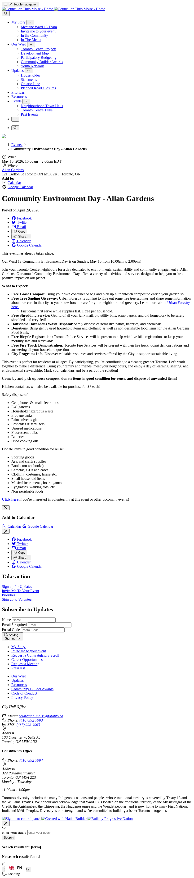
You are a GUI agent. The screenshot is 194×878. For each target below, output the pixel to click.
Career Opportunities (27, 660)
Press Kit (18, 668)
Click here (10, 499)
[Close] (6, 507)
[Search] (6, 13)
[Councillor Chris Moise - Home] (53, 9)
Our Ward (18, 676)
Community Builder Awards (32, 689)
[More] (30, 22)
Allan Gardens (13, 170)
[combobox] (15, 867)
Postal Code (11, 630)
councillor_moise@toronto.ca (41, 716)
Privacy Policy (22, 697)
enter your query (14, 832)
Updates (17, 680)
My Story (18, 647)
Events (16, 145)
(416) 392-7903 (31, 720)
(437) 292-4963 (28, 725)
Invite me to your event (28, 651)
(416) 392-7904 (31, 760)
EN (19, 867)
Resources (19, 685)
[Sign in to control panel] (21, 819)
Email (14, 625)
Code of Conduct (24, 693)
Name (6, 620)
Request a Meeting (25, 664)
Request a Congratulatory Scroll (35, 655)
